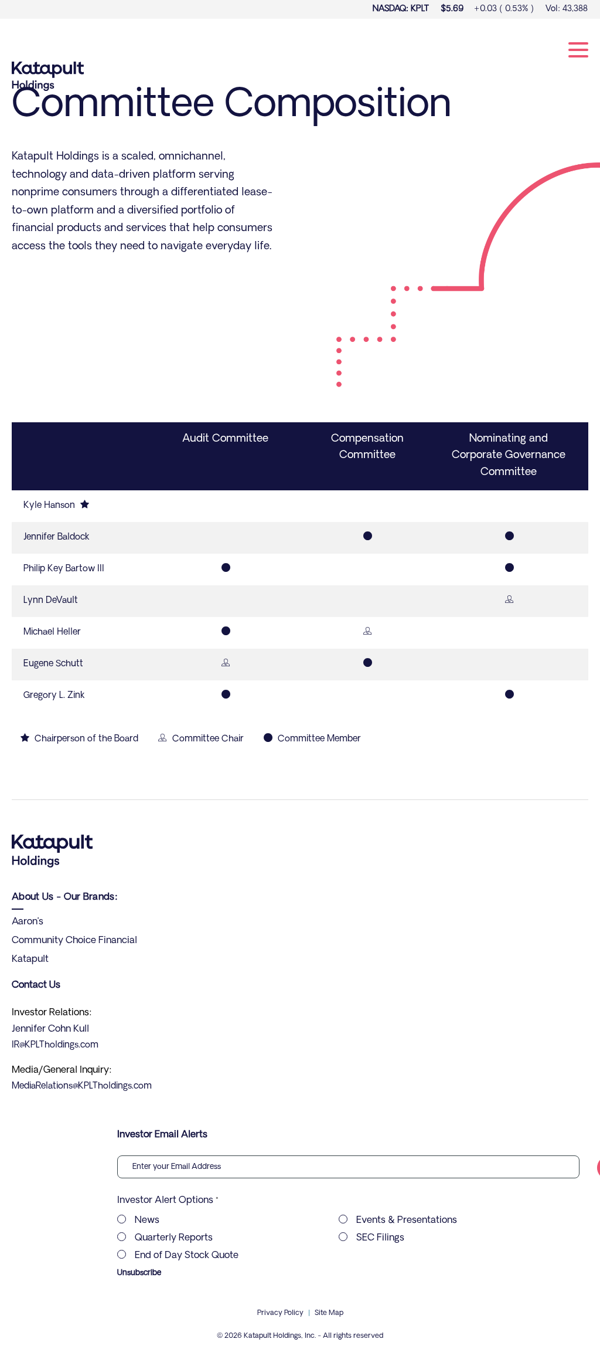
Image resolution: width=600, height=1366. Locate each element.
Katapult (30, 959)
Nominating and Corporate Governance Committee (508, 456)
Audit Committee (225, 439)
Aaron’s (27, 922)
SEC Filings (380, 1238)
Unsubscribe (139, 1273)
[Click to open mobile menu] (578, 52)
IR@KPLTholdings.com (55, 1045)
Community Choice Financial (74, 940)
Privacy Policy (280, 1313)
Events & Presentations (406, 1220)
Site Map (329, 1313)
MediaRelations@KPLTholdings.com (82, 1086)
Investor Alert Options (165, 1200)
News (147, 1220)
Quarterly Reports (174, 1238)
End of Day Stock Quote (186, 1255)
